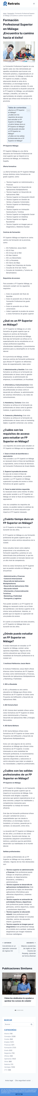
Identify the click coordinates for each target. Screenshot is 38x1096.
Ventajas (7, 1067)
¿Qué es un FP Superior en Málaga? (16, 111)
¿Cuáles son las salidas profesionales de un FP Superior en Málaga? (16, 138)
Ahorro (6, 1034)
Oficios (6, 1056)
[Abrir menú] (34, 3)
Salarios (7, 1064)
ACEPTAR (19, 1094)
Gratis (6, 1050)
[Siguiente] (32, 990)
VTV (5, 1070)
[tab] (15, 1010)
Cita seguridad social (23, 1080)
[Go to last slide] (5, 990)
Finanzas (7, 1045)
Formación (8, 1047)
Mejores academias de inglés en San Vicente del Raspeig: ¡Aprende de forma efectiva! (28, 949)
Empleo (7, 1042)
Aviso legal (9, 1080)
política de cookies (5, 1093)
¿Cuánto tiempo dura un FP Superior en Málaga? (16, 125)
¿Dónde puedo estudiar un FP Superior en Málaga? (16, 131)
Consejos (7, 1036)
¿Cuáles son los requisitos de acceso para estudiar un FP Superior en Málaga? (15, 118)
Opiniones (8, 1059)
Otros (6, 1061)
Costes (6, 1039)
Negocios (7, 1053)
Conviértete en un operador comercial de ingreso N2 (9, 947)
